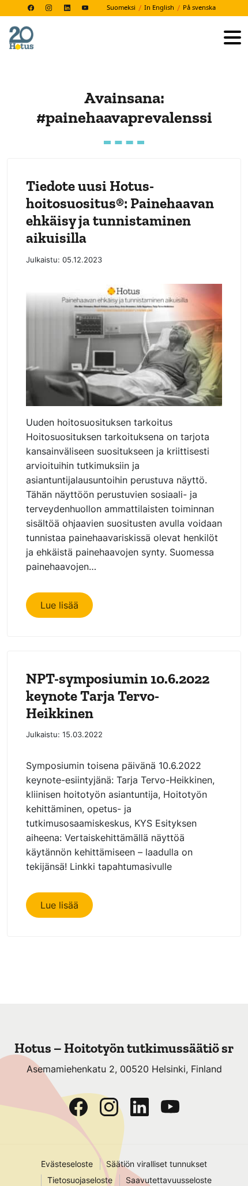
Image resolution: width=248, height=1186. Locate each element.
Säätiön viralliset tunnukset (156, 1164)
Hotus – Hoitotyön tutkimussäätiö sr (124, 1048)
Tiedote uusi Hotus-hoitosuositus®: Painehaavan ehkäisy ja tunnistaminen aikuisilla (120, 211)
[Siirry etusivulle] (111, 38)
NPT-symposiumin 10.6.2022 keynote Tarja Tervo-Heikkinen (117, 696)
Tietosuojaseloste (79, 1180)
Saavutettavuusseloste (169, 1180)
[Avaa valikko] (232, 38)
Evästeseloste (67, 1164)
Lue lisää (59, 605)
